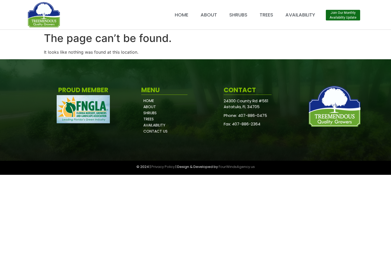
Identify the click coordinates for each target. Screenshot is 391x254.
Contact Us (155, 131)
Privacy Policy (163, 166)
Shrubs (238, 14)
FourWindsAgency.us (237, 166)
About (209, 14)
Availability (300, 14)
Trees (266, 14)
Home (181, 14)
